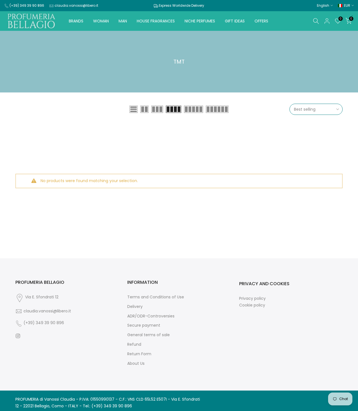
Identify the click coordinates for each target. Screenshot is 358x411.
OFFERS (261, 21)
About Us (136, 363)
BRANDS (76, 21)
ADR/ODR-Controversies (151, 316)
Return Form (139, 354)
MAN (123, 21)
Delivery (135, 306)
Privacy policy (252, 298)
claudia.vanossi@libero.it (76, 5)
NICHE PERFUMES (200, 21)
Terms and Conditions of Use (155, 297)
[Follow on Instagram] (17, 336)
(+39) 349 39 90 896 (27, 5)
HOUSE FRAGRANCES (156, 21)
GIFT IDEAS (235, 21)
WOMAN (101, 21)
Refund (134, 344)
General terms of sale (148, 335)
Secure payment (143, 325)
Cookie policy (252, 305)
